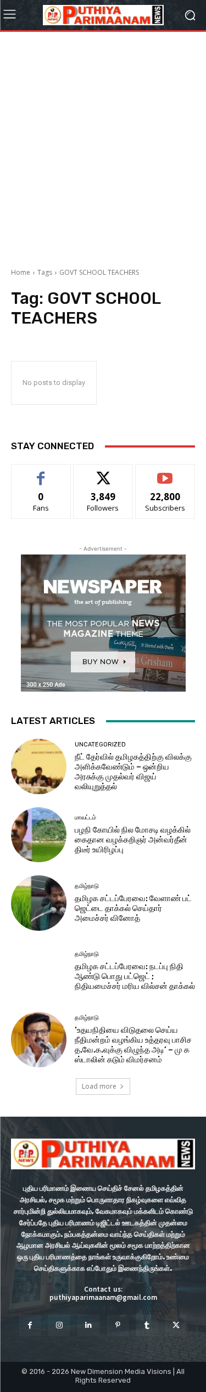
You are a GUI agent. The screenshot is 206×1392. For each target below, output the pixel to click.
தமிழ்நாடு (87, 886)
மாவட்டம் (85, 817)
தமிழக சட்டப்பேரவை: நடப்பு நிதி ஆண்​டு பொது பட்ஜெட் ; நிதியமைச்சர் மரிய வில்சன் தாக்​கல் (135, 976)
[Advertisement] (103, 145)
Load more (99, 1086)
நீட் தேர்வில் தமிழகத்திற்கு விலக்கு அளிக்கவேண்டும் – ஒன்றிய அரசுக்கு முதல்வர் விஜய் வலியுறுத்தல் (133, 771)
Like (41, 472)
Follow (103, 472)
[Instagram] (59, 1325)
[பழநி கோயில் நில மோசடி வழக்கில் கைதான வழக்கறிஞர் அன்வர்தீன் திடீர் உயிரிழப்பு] (38, 835)
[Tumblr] (147, 1325)
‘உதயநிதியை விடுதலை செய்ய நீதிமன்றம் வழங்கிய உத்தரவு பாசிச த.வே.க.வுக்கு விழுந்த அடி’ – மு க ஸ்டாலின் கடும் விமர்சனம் (133, 1045)
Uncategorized (100, 745)
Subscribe (165, 472)
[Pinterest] (118, 1325)
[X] (176, 1325)
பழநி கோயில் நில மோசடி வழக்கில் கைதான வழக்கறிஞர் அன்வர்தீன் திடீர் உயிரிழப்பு (133, 840)
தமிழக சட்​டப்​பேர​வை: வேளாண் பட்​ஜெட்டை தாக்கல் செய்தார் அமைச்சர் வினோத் (133, 908)
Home (20, 272)
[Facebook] (30, 1325)
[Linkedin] (88, 1325)
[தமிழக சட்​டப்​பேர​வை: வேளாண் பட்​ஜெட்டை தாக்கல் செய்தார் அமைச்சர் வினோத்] (38, 903)
